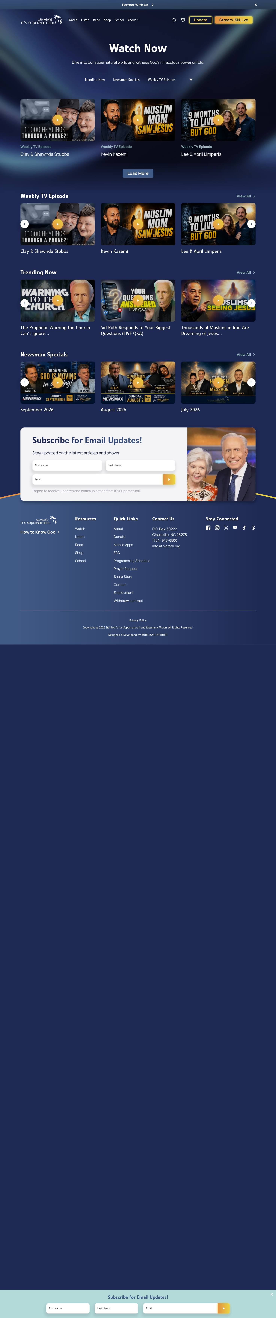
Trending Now (95, 79)
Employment (123, 592)
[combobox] (189, 80)
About (131, 20)
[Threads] (253, 527)
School (119, 20)
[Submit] (169, 479)
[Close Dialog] (272, 1294)
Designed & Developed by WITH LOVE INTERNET (138, 635)
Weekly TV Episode (161, 79)
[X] (226, 527)
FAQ (117, 552)
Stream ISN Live (233, 19)
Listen (85, 20)
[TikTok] (244, 527)
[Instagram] (217, 527)
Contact (120, 584)
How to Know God (38, 532)
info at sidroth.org (166, 546)
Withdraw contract (128, 600)
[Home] (41, 20)
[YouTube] (235, 527)
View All (244, 196)
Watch (73, 20)
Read (96, 20)
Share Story (123, 576)
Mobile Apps (123, 544)
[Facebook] (208, 527)
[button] (256, 4)
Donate (200, 19)
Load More (138, 173)
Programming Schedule (132, 560)
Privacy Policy (138, 620)
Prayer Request (126, 568)
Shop (107, 20)
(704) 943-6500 (164, 540)
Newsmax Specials (126, 79)
